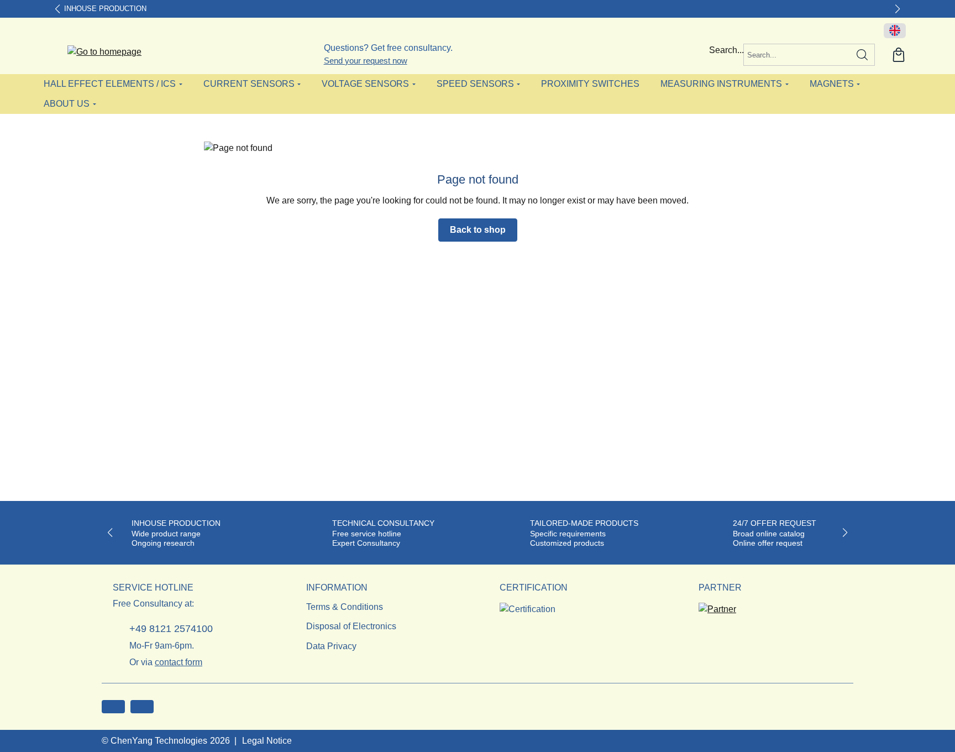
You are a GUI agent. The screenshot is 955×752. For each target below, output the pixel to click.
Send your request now (365, 60)
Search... (726, 50)
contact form (178, 662)
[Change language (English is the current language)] (895, 31)
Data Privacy (331, 646)
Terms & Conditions (344, 607)
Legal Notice (267, 740)
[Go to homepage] (104, 52)
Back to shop (478, 229)
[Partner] (717, 605)
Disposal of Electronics (351, 626)
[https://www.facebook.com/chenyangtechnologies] (113, 706)
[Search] (862, 55)
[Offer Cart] (898, 55)
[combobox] (797, 55)
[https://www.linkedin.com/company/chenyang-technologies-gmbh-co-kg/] (142, 706)
